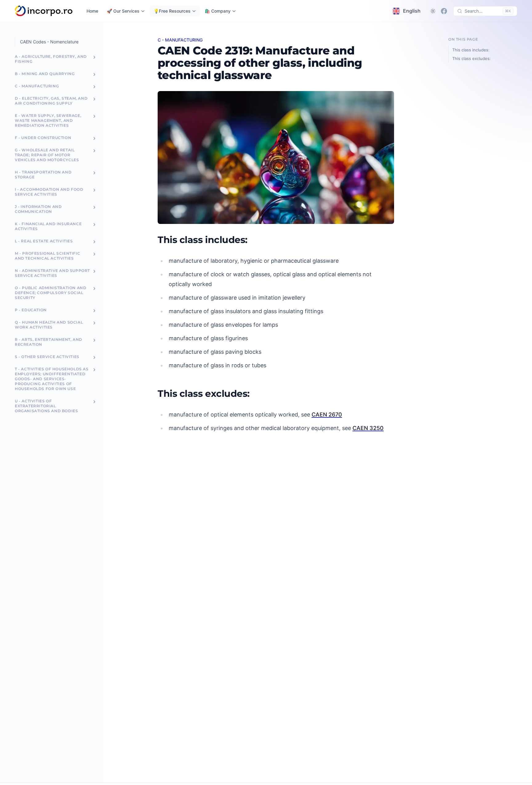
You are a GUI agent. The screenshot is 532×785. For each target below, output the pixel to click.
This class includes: (471, 49)
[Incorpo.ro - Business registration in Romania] (44, 11)
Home (92, 11)
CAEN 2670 (327, 414)
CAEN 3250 (368, 428)
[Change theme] (433, 11)
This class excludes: (471, 58)
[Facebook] (443, 11)
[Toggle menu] (94, 57)
